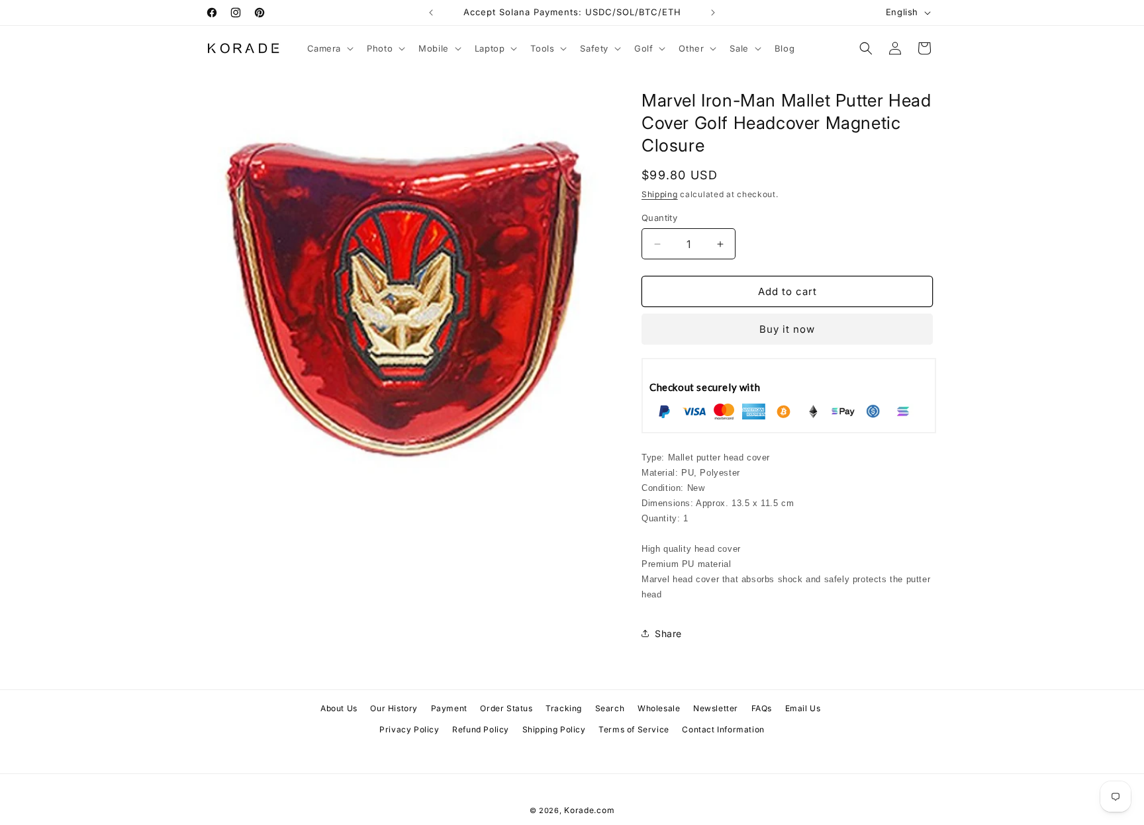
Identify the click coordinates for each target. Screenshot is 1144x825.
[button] (329, 48)
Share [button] (668, 633)
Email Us (803, 708)
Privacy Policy (409, 729)
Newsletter (715, 708)
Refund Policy (480, 729)
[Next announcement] (713, 12)
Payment (449, 708)
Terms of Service (633, 729)
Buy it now (787, 329)
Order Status (506, 708)
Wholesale (659, 708)
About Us (339, 708)
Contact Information (723, 729)
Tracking (564, 708)
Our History (394, 708)
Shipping (660, 194)
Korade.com (589, 810)
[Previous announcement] (431, 12)
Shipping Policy (554, 729)
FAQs (761, 708)
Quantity (659, 217)
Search (610, 708)
